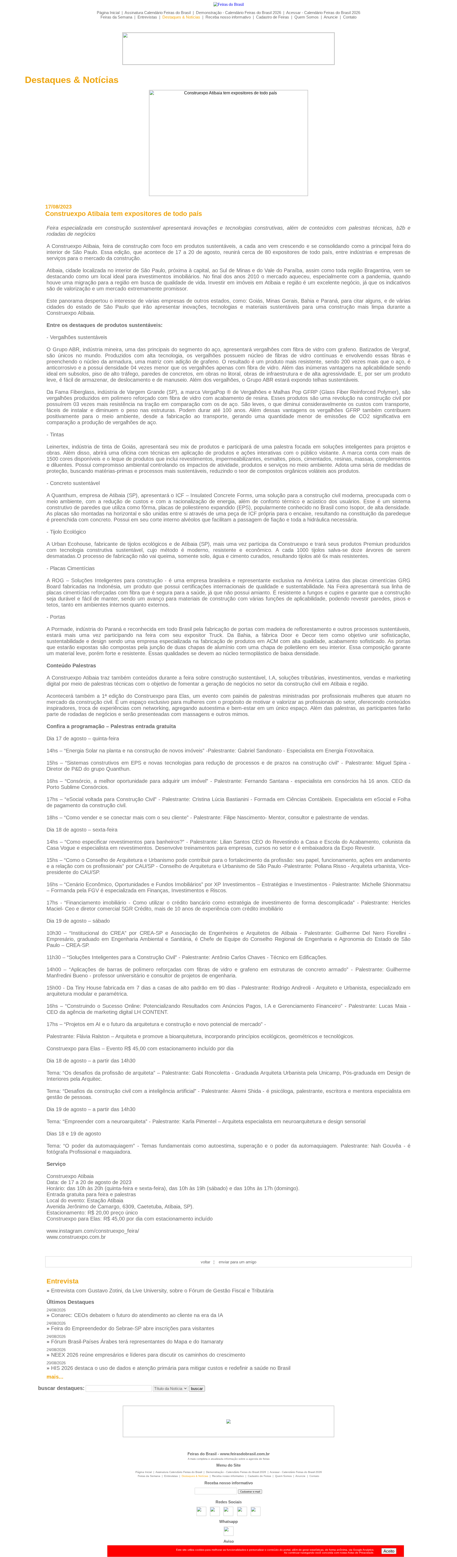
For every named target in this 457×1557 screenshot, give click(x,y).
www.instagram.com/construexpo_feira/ (93, 1231)
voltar (205, 1262)
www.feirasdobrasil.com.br (245, 1454)
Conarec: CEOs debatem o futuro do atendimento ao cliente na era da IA (135, 1313)
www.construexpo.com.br (76, 1237)
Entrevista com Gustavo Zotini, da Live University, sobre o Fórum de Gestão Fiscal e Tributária (160, 1290)
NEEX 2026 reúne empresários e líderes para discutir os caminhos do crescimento (146, 1352)
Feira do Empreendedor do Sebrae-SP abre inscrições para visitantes (130, 1326)
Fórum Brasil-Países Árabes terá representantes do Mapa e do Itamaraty (135, 1339)
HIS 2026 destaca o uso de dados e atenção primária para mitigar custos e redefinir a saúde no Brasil (168, 1366)
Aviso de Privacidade (360, 1552)
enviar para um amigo (237, 1262)
